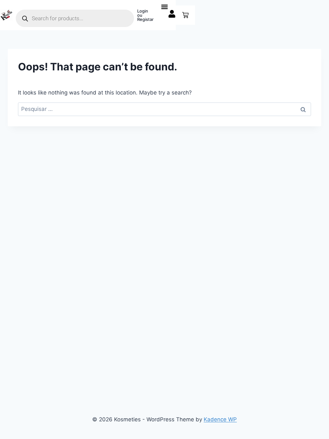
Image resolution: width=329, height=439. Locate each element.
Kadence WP (220, 419)
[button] (164, 6)
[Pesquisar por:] (164, 109)
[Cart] (185, 15)
